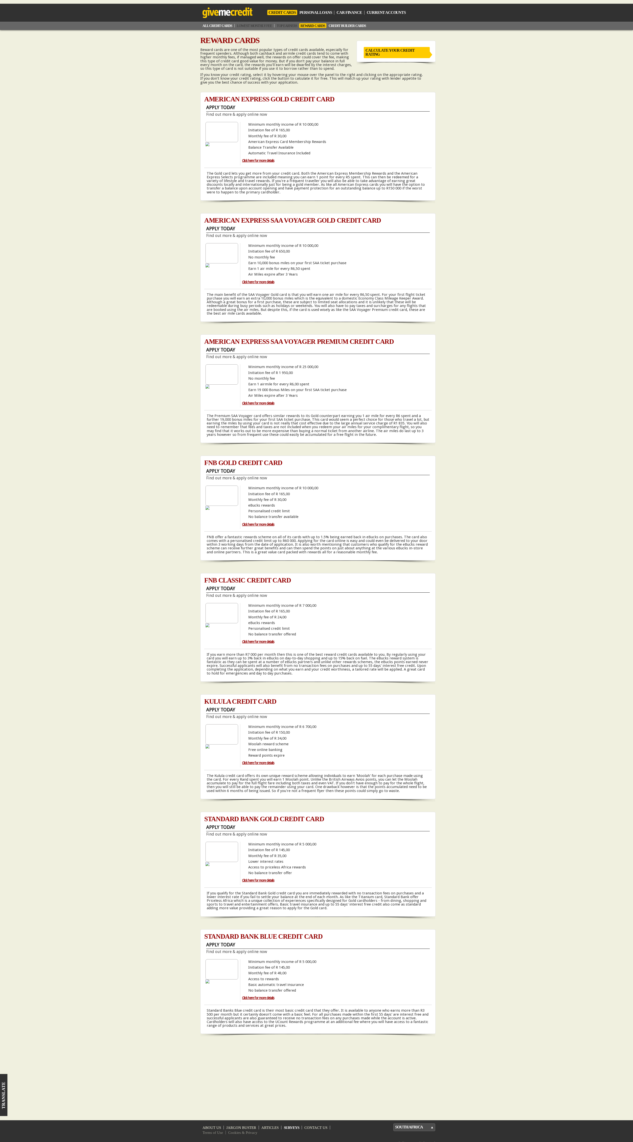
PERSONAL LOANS (315, 12)
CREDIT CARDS (282, 12)
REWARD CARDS (312, 26)
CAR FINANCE (349, 12)
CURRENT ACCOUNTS (386, 12)
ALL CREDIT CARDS (217, 26)
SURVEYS (291, 1127)
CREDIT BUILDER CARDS (347, 26)
